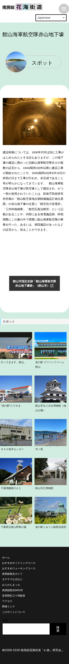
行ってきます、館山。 (13, 362)
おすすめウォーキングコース (18, 568)
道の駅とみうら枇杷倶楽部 (50, 527)
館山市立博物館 (44, 488)
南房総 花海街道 (22, 7)
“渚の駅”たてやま (11, 405)
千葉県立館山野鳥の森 (13, 527)
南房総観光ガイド (12, 573)
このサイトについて (13, 612)
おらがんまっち (11, 584)
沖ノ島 (39, 449)
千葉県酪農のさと (11, 488)
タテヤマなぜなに (12, 579)
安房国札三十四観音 (13, 595)
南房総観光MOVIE (12, 590)
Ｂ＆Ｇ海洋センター (12, 449)
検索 (5, 620)
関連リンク (8, 606)
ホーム (6, 557)
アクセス (7, 601)
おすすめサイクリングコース (18, 563)
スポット (42, 63)
